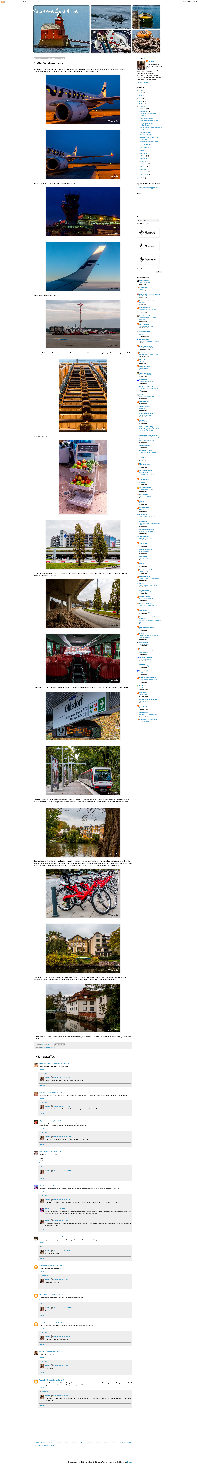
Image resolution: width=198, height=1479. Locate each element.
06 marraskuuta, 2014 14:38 (51, 1186)
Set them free (143, 694)
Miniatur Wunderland (146, 135)
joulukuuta (143, 109)
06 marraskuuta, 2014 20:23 (60, 1237)
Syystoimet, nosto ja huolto (146, 474)
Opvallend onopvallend (146, 529)
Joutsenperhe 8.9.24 (145, 375)
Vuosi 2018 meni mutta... (146, 538)
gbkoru (141, 563)
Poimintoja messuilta (144, 708)
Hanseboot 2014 (145, 132)
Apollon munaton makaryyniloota (148, 585)
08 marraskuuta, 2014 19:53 (56, 1380)
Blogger (129, 1462)
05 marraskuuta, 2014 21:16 (57, 1092)
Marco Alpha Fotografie (146, 301)
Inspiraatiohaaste (145, 147)
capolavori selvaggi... (145, 612)
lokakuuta (143, 150)
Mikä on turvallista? (144, 558)
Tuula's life (42, 1380)
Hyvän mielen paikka (145, 496)
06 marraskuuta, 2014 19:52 (62, 1199)
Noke (41, 1151)
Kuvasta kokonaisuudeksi (146, 440)
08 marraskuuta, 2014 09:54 (62, 1336)
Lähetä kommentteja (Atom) (46, 1445)
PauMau (141, 501)
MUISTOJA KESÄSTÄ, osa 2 (147, 421)
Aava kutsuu (143, 521)
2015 (140, 104)
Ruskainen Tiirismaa (145, 415)
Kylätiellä (142, 420)
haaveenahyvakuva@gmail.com (149, 188)
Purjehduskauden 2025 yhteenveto (149, 341)
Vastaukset (44, 1073)
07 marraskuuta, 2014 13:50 (54, 1351)
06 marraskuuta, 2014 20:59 (62, 1279)
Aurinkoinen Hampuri (147, 118)
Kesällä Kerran (143, 687)
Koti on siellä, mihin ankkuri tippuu (148, 714)
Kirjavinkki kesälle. (144, 571)
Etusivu (82, 1442)
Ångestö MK (142, 629)
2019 (140, 93)
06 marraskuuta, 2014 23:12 (56, 1294)
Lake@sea (142, 583)
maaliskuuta (144, 169)
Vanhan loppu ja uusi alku (146, 592)
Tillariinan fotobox (145, 373)
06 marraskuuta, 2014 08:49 (52, 1121)
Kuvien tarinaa (144, 508)
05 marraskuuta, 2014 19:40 (61, 1064)
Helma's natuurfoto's (146, 316)
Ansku (41, 1323)
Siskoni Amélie (144, 479)
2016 (140, 101)
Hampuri (48, 1047)
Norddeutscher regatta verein (149, 142)
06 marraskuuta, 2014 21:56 (57, 1209)
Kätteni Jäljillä (143, 671)
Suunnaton (142, 457)
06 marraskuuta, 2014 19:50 (62, 1077)
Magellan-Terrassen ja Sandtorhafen (147, 124)
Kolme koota (142, 408)
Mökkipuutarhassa (145, 331)
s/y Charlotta (143, 706)
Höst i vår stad (143, 465)
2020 (140, 90)
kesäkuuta (143, 161)
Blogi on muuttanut (144, 551)
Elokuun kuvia (143, 503)
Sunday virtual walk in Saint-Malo (148, 605)
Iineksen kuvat (144, 324)
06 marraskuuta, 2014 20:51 (53, 1265)
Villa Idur (142, 395)
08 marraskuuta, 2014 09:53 (62, 1220)
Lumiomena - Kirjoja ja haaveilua (149, 294)
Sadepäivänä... (143, 509)
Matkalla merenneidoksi (147, 634)
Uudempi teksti (39, 1442)
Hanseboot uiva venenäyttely (149, 121)
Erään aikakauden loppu (146, 381)
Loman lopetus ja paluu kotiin (147, 348)
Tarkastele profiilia (142, 82)
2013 (140, 178)
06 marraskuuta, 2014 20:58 (62, 1251)
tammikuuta (144, 174)
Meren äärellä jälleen (145, 659)
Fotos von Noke (144, 281)
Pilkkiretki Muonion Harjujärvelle (148, 516)
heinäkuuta (144, 158)
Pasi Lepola (43, 1294)
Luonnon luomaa (144, 307)
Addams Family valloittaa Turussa (148, 354)
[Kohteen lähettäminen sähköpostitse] (55, 1044)
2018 (140, 96)
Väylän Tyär (143, 514)
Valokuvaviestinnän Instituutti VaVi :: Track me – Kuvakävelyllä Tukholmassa (150, 437)
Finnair (43, 1047)
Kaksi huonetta (144, 590)
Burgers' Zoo (142, 302)
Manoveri (142, 649)
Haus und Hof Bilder (144, 282)
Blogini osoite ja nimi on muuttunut (148, 452)
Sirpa (41, 1121)
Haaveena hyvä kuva (55, 11)
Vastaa (41, 1069)
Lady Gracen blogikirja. (146, 627)
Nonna (41, 1265)
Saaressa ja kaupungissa (147, 677)
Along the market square (146, 531)
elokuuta (143, 156)
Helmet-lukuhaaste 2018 (146, 598)
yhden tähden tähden (146, 346)
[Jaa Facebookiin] (62, 1044)
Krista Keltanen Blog (146, 427)
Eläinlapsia (142, 544)
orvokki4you (143, 287)
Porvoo (141, 289)
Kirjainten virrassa (145, 597)
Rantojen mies (144, 339)
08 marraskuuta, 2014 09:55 (62, 1365)
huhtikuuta (143, 166)
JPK (40, 1186)
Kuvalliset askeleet (145, 450)
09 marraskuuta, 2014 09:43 (62, 1396)
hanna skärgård (144, 366)
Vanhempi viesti (126, 1442)
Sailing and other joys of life (148, 719)
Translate (152, 223)
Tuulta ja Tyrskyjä (145, 406)
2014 (140, 106)
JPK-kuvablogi (144, 536)
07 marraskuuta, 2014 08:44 (53, 1323)
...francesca (143, 610)
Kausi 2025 (142, 361)
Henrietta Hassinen (145, 603)
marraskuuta (144, 111)
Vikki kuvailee (143, 543)
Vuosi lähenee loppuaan (145, 666)
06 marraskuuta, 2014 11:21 (52, 1151)
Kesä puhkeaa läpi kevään (146, 326)
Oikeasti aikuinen (144, 642)
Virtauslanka (143, 380)
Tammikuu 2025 (143, 368)
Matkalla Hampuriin (146, 144)
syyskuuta (143, 153)
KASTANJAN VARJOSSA (147, 550)
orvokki (41, 1351)
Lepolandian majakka (146, 413)
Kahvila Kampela (143, 644)
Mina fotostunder (144, 464)
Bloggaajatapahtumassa (146, 489)
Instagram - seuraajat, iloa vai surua (149, 578)
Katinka (47, 1077)
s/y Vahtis (142, 359)
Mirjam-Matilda (144, 401)
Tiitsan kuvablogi (144, 445)
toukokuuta (144, 164)
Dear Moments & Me (146, 570)
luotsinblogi (143, 556)
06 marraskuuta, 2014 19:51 (62, 1136)
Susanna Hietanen (45, 1064)
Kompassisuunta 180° (146, 386)
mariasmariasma (45, 1237)
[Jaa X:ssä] (60, 1044)
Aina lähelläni (143, 494)
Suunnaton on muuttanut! (146, 459)
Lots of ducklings (144, 565)
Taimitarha (142, 686)
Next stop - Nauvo (144, 721)
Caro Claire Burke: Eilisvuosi (147, 296)
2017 (140, 98)
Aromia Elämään (144, 576)
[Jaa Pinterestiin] (64, 1044)
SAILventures (143, 713)
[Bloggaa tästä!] (58, 1044)
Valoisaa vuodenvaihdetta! (146, 396)
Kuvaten (142, 664)
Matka (53, 1047)
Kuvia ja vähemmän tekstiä (148, 699)
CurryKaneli (43, 1092)
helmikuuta (144, 172)
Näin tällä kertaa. (143, 701)
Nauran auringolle (145, 487)
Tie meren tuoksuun (145, 657)
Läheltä (141, 672)
